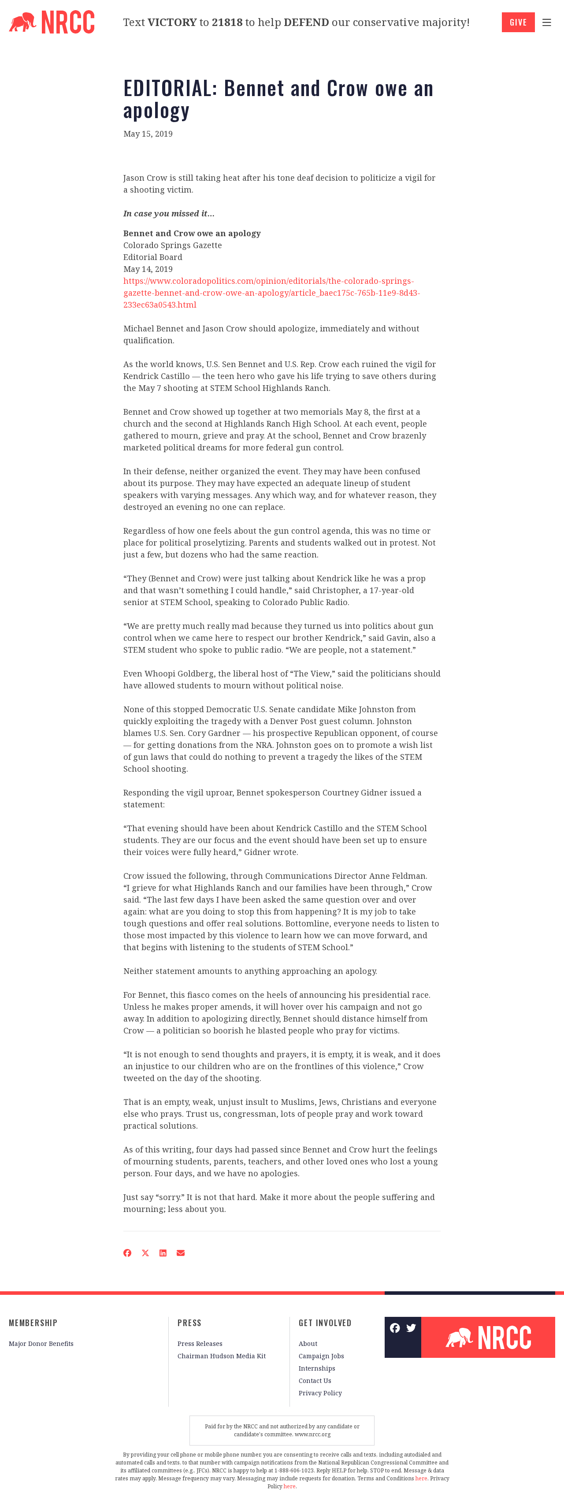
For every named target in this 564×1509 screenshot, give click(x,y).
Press (190, 1322)
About (308, 1343)
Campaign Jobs (321, 1356)
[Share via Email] (181, 1253)
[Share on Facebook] (127, 1253)
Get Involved (325, 1322)
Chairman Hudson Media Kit (222, 1356)
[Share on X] (145, 1253)
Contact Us (315, 1380)
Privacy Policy (320, 1393)
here (421, 1478)
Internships (317, 1368)
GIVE (518, 22)
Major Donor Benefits (41, 1343)
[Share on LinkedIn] (163, 1253)
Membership (33, 1322)
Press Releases (200, 1343)
